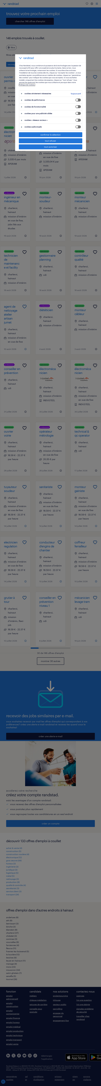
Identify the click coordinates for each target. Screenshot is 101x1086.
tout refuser (50, 141)
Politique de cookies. (27, 85)
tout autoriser (50, 147)
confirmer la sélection (50, 134)
